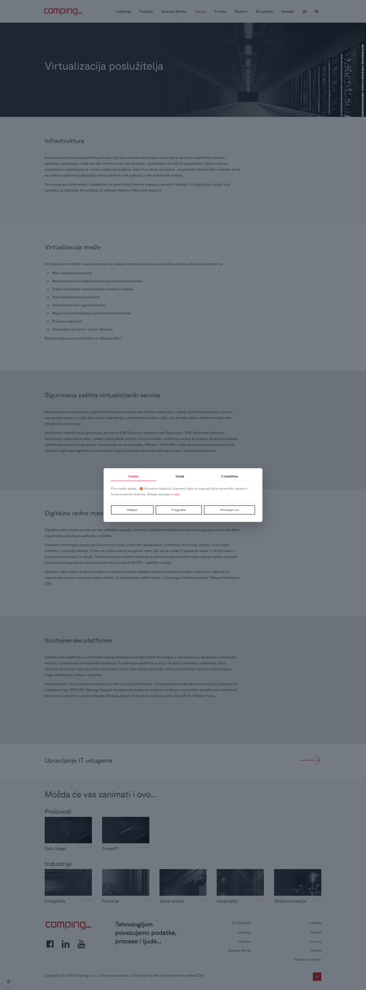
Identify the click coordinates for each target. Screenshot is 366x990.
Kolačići (133, 476)
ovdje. (175, 494)
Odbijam (132, 510)
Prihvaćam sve (229, 510)
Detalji (180, 476)
